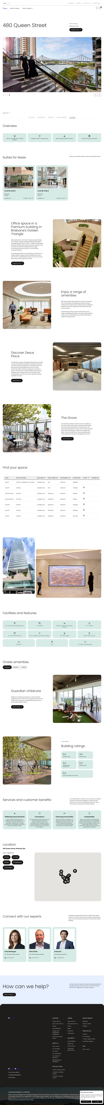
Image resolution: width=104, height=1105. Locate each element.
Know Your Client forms (57, 1037)
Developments (57, 1028)
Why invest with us (58, 1023)
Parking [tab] (24, 667)
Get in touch (9, 994)
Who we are (56, 1046)
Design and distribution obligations (56, 1032)
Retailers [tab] (15, 667)
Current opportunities (89, 1039)
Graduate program (88, 1041)
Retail (69, 1028)
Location (72, 117)
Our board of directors (56, 1056)
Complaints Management (14, 1075)
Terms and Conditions (13, 1072)
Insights (85, 1026)
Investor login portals (59, 1069)
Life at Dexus (86, 1036)
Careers (85, 1034)
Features (51, 117)
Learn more (67, 438)
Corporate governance (71, 1049)
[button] (61, 871)
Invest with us (57, 1021)
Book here (17, 380)
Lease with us (71, 1021)
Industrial (70, 1031)
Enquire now (76, 30)
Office (69, 1026)
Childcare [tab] (7, 667)
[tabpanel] (52, 705)
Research (85, 1021)
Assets (54, 1026)
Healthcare (71, 1033)
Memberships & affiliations (57, 1060)
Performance (71, 1046)
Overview (32, 117)
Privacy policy (11, 1077)
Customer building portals (58, 1072)
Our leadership (57, 1053)
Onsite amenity (62, 117)
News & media (87, 1023)
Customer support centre (58, 1077)
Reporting (70, 1043)
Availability (41, 117)
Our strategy (56, 1048)
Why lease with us (73, 1023)
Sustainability (71, 1041)
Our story (55, 1051)
